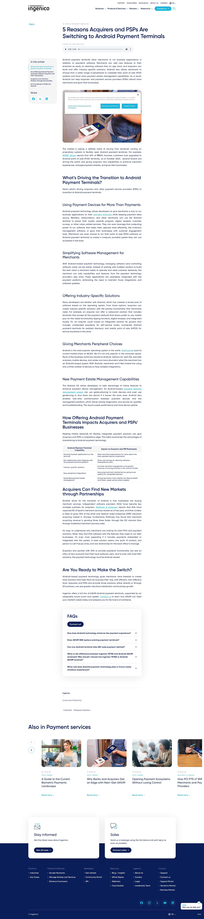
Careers (164, 3)
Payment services (80, 24)
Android (68, 710)
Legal (137, 881)
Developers (132, 3)
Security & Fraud (186, 775)
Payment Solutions (82, 710)
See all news (42, 850)
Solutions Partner (168, 886)
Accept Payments (57, 873)
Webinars (116, 881)
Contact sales (120, 850)
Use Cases (34, 877)
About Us (139, 873)
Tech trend (47, 775)
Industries (34, 873)
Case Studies (118, 886)
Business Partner (167, 890)
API (87, 881)
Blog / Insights (118, 873)
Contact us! (75, 624)
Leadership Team (142, 886)
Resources (143, 3)
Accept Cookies (129, 106)
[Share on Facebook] (33, 99)
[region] (102, 103)
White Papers (118, 877)
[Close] (137, 94)
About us (154, 3)
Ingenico (66, 693)
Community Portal (94, 877)
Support (121, 3)
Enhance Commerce (58, 881)
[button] (172, 3)
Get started (91, 873)
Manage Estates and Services (62, 877)
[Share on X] (40, 99)
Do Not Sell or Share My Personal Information (79, 107)
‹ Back (31, 24)
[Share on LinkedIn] (47, 99)
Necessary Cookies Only (110, 106)
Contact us (162, 9)
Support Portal (166, 881)
